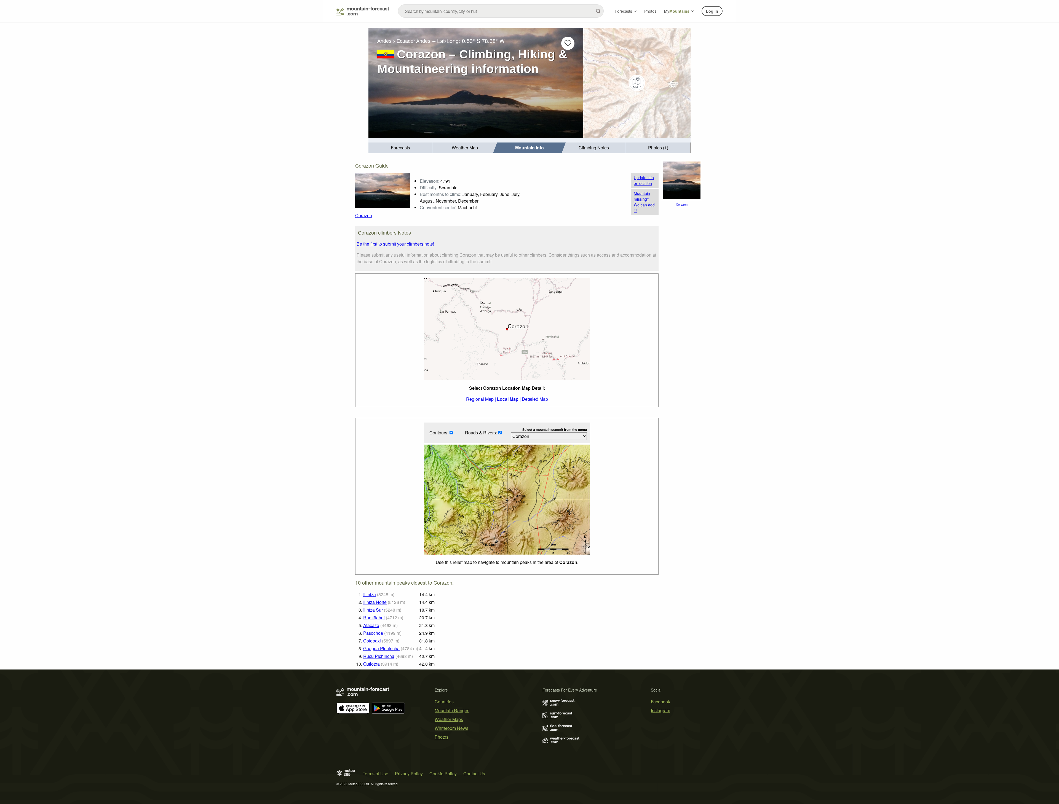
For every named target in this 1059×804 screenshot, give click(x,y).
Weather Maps (449, 719)
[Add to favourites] (567, 43)
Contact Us (474, 773)
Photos (650, 11)
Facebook (660, 701)
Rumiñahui (374, 617)
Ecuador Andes (413, 41)
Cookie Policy (443, 773)
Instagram (660, 710)
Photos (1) (658, 147)
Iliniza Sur (373, 610)
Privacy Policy (409, 773)
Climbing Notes (594, 147)
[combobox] (501, 11)
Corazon (363, 215)
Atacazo (371, 625)
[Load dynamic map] (637, 83)
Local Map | (509, 399)
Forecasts (623, 11)
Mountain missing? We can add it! (644, 201)
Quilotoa (371, 664)
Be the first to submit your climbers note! (395, 244)
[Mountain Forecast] (362, 11)
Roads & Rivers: (481, 432)
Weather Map (465, 147)
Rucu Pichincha (378, 656)
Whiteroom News (451, 728)
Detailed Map (535, 399)
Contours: (439, 432)
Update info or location (644, 180)
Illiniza (369, 594)
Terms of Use (375, 773)
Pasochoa (373, 633)
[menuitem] (400, 147)
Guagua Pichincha (381, 648)
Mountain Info (529, 147)
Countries (444, 701)
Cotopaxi (372, 641)
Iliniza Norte (375, 602)
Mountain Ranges (452, 710)
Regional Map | (481, 399)
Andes (384, 41)
